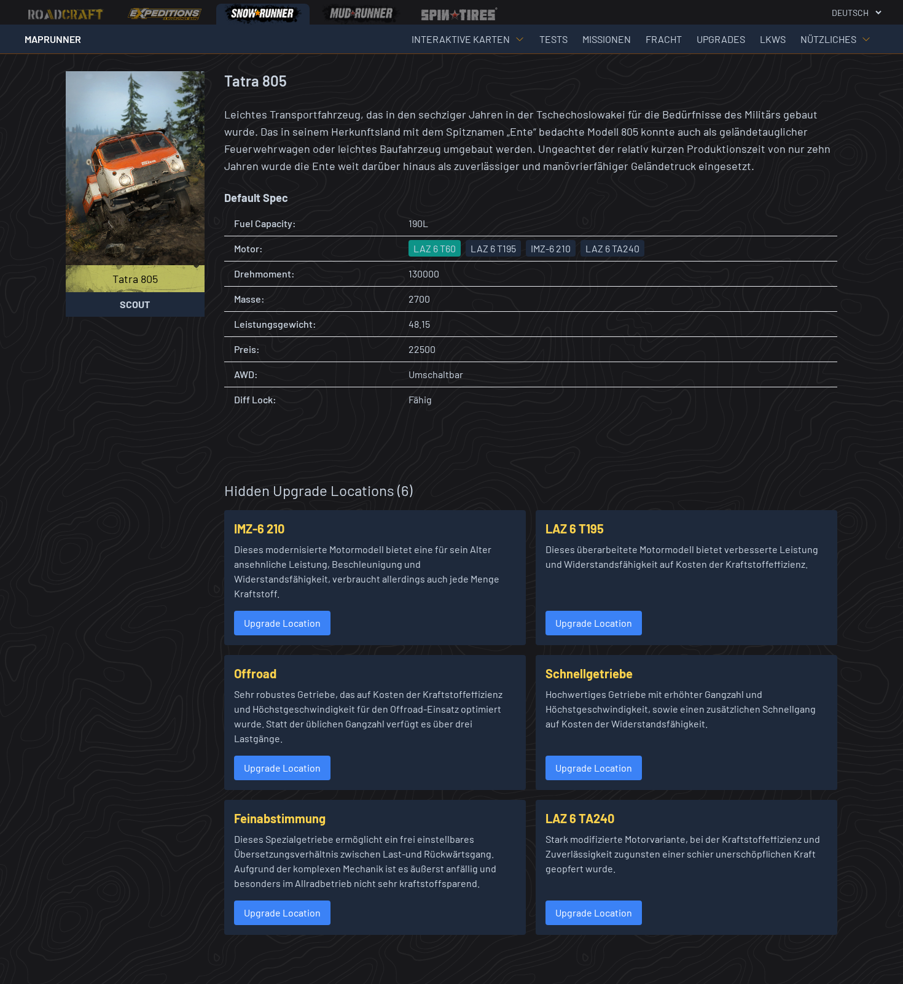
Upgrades (721, 39)
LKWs (773, 39)
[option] (66, 14)
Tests (553, 39)
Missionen (606, 39)
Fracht (664, 39)
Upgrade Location (282, 623)
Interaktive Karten (461, 39)
